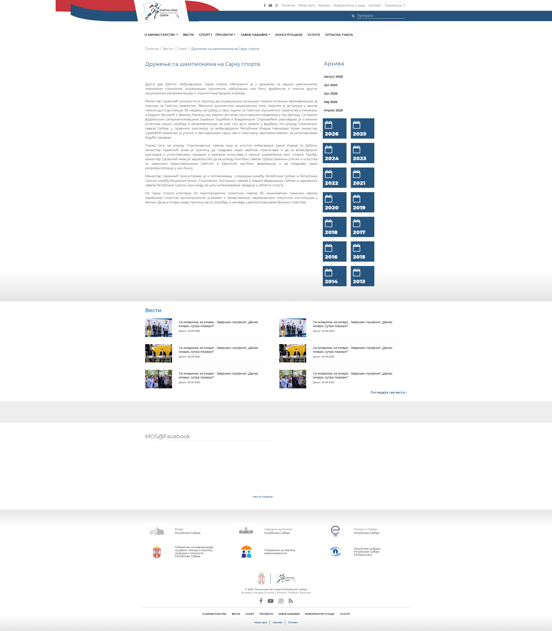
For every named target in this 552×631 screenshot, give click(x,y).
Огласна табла (339, 35)
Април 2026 (333, 110)
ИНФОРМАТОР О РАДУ (320, 613)
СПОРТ (249, 613)
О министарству (160, 35)
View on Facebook (263, 496)
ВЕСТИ (236, 613)
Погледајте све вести (388, 392)
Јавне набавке (254, 35)
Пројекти (224, 35)
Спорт (204, 35)
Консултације (288, 35)
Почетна (288, 5)
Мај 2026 (330, 102)
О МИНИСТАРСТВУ (214, 613)
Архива (324, 5)
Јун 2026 (331, 93)
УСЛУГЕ (345, 613)
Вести (188, 35)
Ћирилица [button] (394, 5)
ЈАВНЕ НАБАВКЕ (289, 613)
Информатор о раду (349, 5)
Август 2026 (333, 77)
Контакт (375, 5)
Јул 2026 (330, 85)
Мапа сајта (306, 5)
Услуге (313, 35)
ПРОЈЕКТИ (266, 613)
